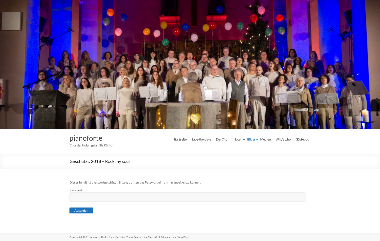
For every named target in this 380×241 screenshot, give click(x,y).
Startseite (180, 139)
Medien (265, 139)
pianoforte (85, 138)
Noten (238, 139)
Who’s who (283, 139)
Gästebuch (303, 139)
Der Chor (222, 139)
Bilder (251, 139)
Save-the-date (201, 139)
